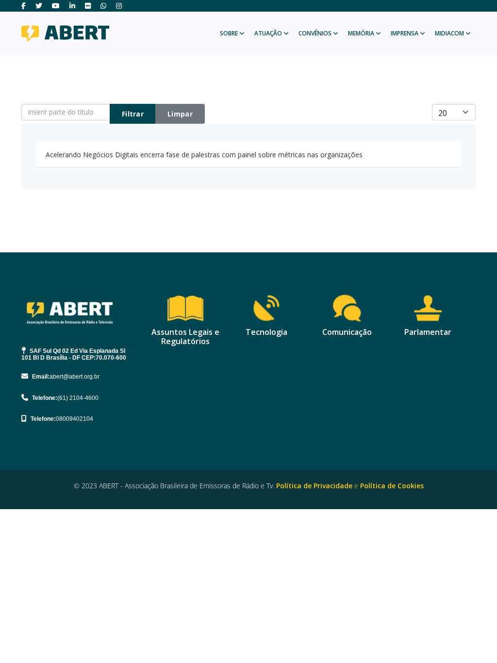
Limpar (180, 113)
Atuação (268, 33)
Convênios (314, 33)
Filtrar (133, 113)
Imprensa (404, 33)
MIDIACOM (449, 33)
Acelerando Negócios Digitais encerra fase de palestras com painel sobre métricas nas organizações (204, 154)
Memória (361, 33)
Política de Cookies (392, 485)
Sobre (229, 33)
